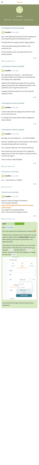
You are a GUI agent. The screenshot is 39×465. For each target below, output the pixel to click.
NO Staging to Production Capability (13, 28)
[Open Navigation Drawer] (2, 2)
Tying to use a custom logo (11, 172)
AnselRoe (10, 227)
